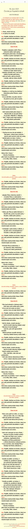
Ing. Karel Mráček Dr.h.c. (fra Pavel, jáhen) (17, 524)
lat (4, 1)
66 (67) (23, 21)
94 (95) (21, 18)
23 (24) (7, 22)
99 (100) (18, 21)
